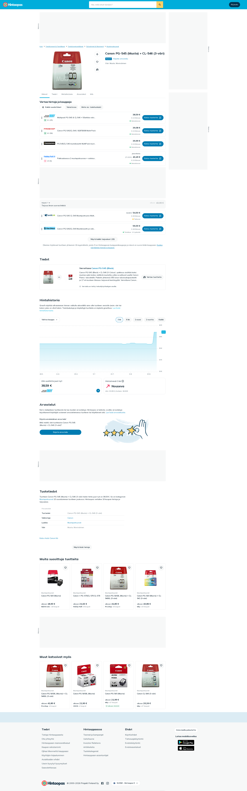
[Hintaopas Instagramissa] (107, 783)
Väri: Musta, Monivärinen (115, 63)
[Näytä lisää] (42, 117)
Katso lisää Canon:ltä (49, 538)
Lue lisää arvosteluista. (116, 412)
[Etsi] (159, 4)
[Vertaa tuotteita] (97, 69)
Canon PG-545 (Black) (102, 268)
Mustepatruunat (113, 46)
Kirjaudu (234, 4)
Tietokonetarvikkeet (75, 46)
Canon (70, 518)
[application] (103, 350)
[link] (103, 277)
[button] (97, 54)
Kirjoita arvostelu (120, 59)
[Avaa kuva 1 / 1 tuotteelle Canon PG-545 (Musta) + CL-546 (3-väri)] (67, 70)
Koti (41, 46)
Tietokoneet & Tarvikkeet (55, 46)
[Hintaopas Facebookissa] (102, 783)
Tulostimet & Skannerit (95, 46)
